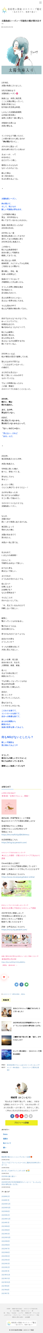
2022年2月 (6, 1267)
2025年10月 (6, 1208)
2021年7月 (5, 1293)
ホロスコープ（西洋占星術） (12, 994)
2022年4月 (6, 1260)
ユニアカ (20, 1313)
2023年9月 (6, 1226)
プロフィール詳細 (21, 1123)
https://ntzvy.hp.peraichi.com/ (14, 930)
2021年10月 (6, 1282)
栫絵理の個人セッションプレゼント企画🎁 (17, 1157)
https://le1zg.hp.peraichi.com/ (14, 842)
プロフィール (16, 1315)
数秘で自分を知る (17, 1308)
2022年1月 (5, 1271)
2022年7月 (6, 1249)
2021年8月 (5, 1290)
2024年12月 (6, 1219)
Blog (8, 1313)
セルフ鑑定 (16, 1311)
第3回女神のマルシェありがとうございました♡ (23, 1065)
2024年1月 (5, 1222)
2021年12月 (6, 1275)
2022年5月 (6, 1256)
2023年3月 (6, 1234)
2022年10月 (6, 1237)
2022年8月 (6, 1245)
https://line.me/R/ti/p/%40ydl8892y (13, 962)
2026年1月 (5, 1200)
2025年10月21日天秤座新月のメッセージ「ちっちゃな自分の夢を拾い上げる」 (21, 1183)
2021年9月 (5, 1286)
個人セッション (25, 1311)
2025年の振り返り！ (9, 1176)
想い (4, 1147)
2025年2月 (6, 1215)
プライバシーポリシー (29, 1315)
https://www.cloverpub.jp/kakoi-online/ (18, 877)
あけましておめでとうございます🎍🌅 (16, 1171)
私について (7, 1143)
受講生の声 (28, 1313)
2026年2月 (6, 1196)
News (5, 1134)
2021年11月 (6, 1278)
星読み (23, 994)
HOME (8, 1308)
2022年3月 (6, 1264)
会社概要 (27, 1317)
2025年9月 (6, 1211)
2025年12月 (6, 1204)
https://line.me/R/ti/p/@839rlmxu (15, 835)
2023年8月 (6, 1230)
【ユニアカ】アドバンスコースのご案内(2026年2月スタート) (21, 1164)
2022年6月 (6, 1252)
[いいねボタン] (4, 977)
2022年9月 (6, 1241)
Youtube (14, 1313)
